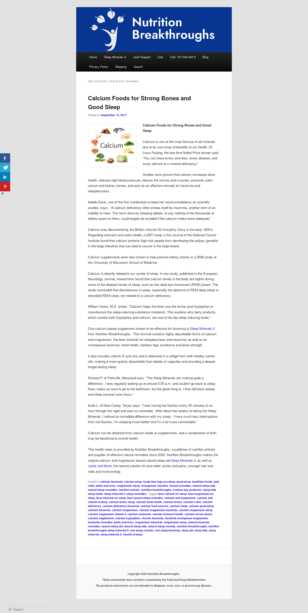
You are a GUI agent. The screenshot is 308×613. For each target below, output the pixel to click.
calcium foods (179, 506)
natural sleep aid (112, 526)
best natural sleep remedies (145, 498)
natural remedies (180, 486)
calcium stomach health (167, 514)
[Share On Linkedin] (5, 177)
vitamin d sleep (132, 534)
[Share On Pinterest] (5, 186)
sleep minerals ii (114, 494)
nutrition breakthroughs (156, 490)
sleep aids (209, 490)
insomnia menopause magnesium (186, 518)
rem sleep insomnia (167, 530)
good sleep (184, 482)
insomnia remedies (100, 522)
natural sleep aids (204, 486)
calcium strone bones (198, 514)
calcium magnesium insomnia (158, 510)
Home (93, 57)
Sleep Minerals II (115, 57)
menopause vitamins (154, 486)
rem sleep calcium (142, 530)
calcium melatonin (139, 514)
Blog (205, 57)
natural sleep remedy (161, 526)
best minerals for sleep (111, 498)
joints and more (106, 486)
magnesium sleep (128, 486)
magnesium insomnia (149, 522)
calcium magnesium (125, 510)
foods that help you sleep (159, 482)
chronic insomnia (152, 518)
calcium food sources (154, 506)
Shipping (120, 66)
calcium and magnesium (180, 498)
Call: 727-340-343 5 (182, 57)
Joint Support (142, 57)
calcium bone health (149, 502)
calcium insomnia (111, 482)
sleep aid (187, 530)
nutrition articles (129, 490)
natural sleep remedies (102, 490)
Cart (160, 57)
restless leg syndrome (187, 490)
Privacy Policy (98, 66)
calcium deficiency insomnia (121, 506)
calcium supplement (101, 518)
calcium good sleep (201, 506)
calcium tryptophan (127, 518)
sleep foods (95, 494)
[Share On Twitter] (5, 167)
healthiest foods (202, 482)
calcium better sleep (122, 502)
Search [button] (138, 66)
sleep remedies (136, 494)
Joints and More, (100, 465)
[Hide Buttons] (2, 194)
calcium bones (172, 502)
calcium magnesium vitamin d (107, 514)
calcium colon (192, 502)
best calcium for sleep (172, 494)
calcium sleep (133, 482)
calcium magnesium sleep (195, 510)
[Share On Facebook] (5, 158)
